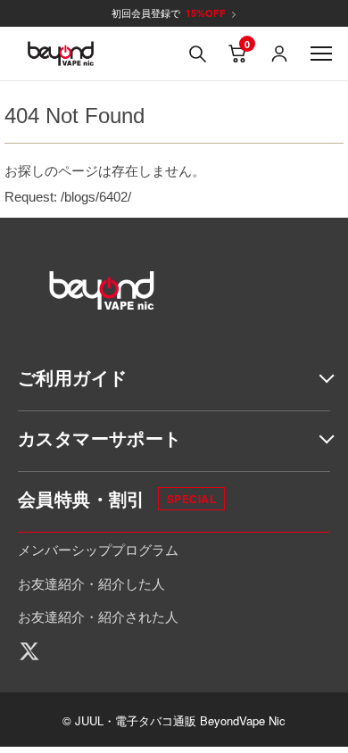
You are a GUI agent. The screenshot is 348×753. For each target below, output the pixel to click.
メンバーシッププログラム (98, 549)
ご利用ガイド (72, 377)
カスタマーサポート (100, 438)
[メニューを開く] (321, 53)
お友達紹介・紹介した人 (91, 583)
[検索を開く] (197, 53)
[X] (36, 651)
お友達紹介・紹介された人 (98, 616)
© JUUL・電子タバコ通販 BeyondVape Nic (174, 720)
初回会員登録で (174, 13)
